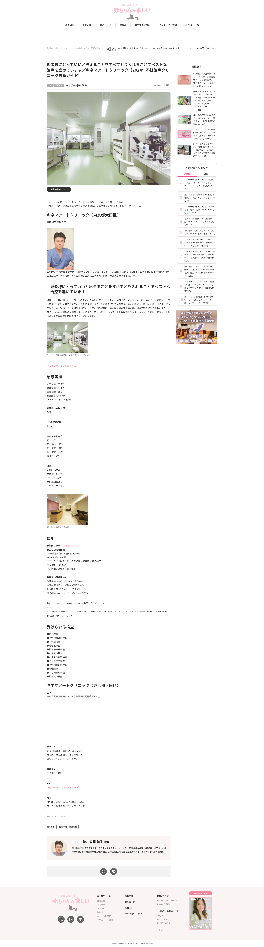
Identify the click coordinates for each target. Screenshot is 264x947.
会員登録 (129, 896)
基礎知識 (69, 24)
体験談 (123, 24)
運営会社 (129, 908)
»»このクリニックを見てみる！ (62, 365)
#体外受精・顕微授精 (67, 827)
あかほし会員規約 (163, 904)
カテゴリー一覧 (104, 896)
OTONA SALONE (163, 923)
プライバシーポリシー (135, 914)
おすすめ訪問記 (143, 24)
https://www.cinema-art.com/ (63, 787)
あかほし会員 (192, 24)
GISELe (160, 926)
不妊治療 (87, 24)
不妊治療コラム (97, 48)
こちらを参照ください (69, 545)
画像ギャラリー (61, 189)
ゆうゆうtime (162, 930)
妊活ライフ (105, 24)
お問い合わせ (163, 896)
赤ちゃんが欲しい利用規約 (167, 900)
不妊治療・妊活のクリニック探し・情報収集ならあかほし (69, 48)
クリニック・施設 (168, 24)
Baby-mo (161, 915)
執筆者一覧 (130, 902)
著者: (76, 85)
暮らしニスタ (162, 919)
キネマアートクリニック (68, 215)
